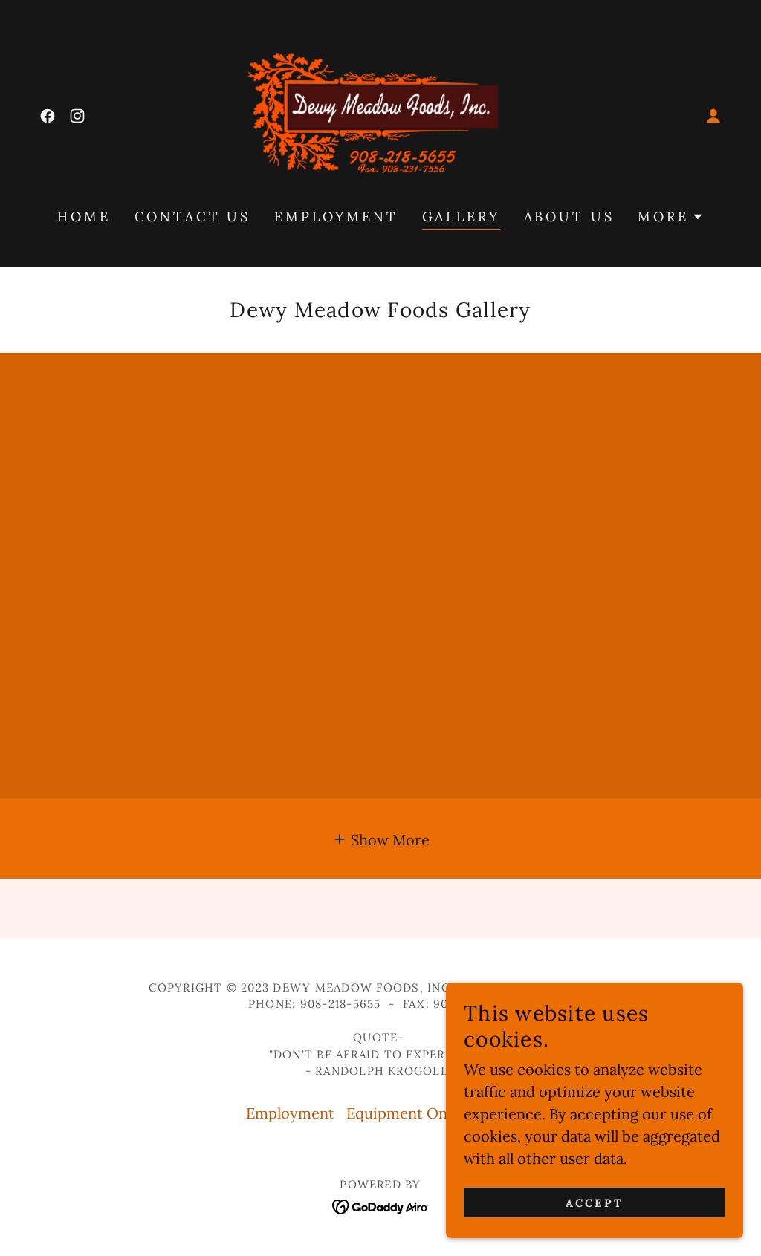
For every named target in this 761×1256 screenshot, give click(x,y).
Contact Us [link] (193, 216)
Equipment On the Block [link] (431, 1113)
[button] (713, 116)
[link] (47, 116)
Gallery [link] (461, 216)
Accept (595, 1203)
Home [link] (83, 216)
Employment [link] (336, 216)
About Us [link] (569, 216)
